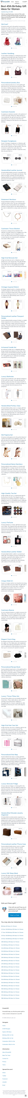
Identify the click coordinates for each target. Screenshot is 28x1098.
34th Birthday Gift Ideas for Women (10, 985)
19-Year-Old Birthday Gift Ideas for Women (12, 938)
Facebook (4, 1079)
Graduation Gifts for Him (8, 1041)
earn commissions (8, 20)
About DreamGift (6, 1052)
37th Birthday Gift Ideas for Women (10, 995)
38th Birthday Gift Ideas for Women (10, 998)
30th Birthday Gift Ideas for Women (10, 973)
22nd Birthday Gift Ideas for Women (10, 948)
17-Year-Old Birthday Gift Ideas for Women (12, 932)
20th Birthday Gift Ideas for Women (10, 942)
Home (3, 1025)
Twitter (4, 1075)
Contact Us (5, 1058)
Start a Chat (14, 915)
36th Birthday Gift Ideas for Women (10, 992)
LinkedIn (4, 1082)
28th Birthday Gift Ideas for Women (10, 967)
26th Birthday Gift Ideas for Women (10, 960)
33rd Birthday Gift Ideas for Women (10, 982)
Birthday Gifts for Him (7, 1035)
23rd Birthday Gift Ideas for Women (10, 951)
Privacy (4, 1061)
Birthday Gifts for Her (7, 1038)
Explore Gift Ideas (6, 1032)
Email (3, 1085)
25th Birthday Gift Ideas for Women (10, 957)
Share (4, 1072)
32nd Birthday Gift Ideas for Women (10, 979)
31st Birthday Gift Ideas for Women (10, 976)
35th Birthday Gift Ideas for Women (10, 989)
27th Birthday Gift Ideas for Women (10, 963)
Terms (4, 1064)
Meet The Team (6, 1055)
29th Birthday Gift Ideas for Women (10, 970)
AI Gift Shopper (6, 1028)
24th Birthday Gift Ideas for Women (10, 954)
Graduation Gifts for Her (8, 1044)
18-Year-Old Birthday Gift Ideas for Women (12, 935)
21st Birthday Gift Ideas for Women (10, 945)
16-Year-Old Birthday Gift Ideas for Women (12, 929)
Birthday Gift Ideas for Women (9, 926)
